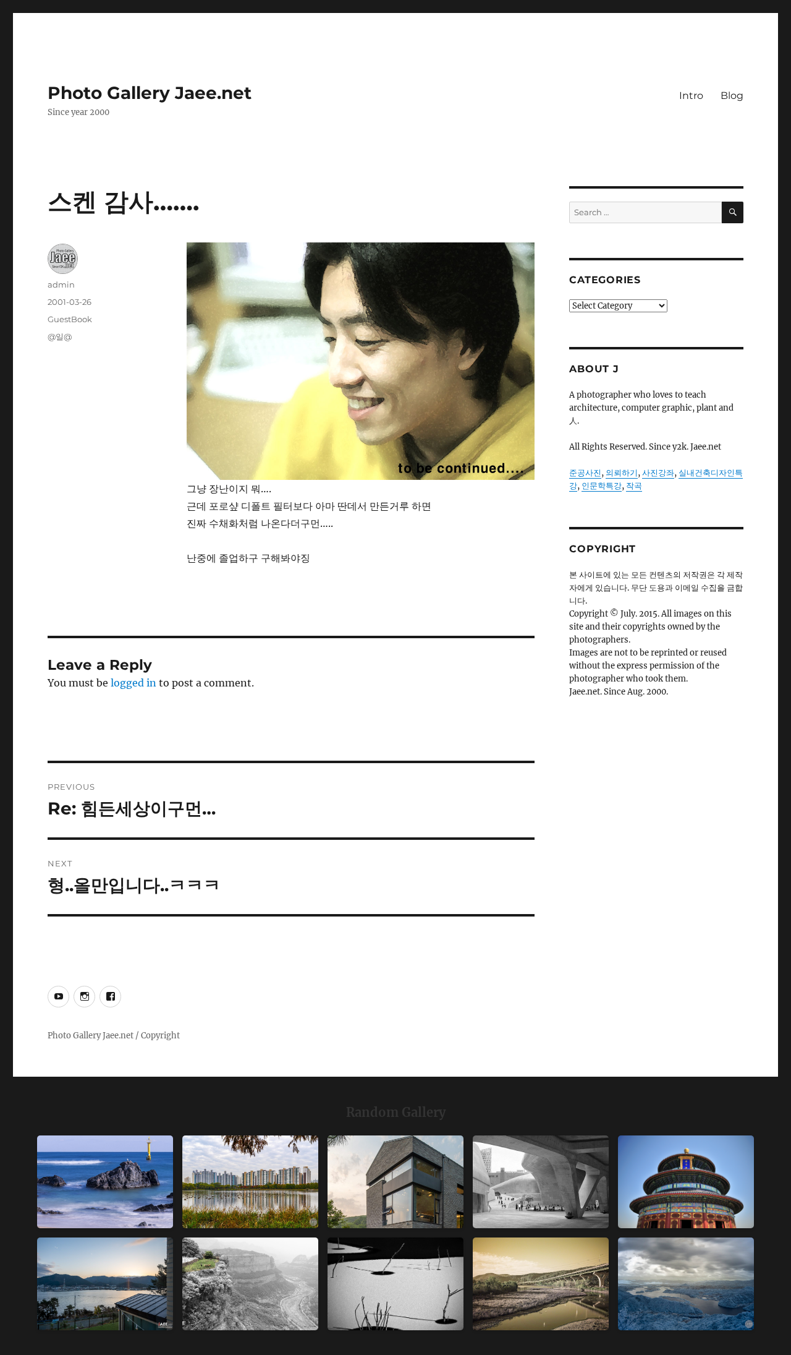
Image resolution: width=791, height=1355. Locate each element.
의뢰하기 (622, 473)
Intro (691, 95)
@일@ (60, 336)
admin (61, 284)
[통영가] (105, 1283)
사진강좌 (658, 473)
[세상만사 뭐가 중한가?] (686, 1283)
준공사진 (585, 473)
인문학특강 (602, 486)
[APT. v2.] (250, 1181)
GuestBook (70, 319)
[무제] (686, 1181)
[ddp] (541, 1181)
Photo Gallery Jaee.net (150, 92)
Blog (732, 95)
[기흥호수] (541, 1283)
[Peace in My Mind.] (105, 1181)
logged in (133, 683)
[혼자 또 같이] (395, 1283)
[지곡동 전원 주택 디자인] (395, 1181)
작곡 (634, 486)
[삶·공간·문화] (250, 1283)
